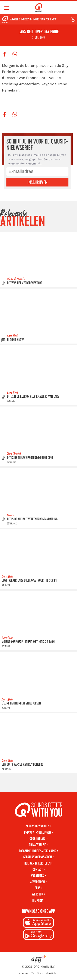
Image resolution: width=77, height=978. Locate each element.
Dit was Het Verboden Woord (24, 283)
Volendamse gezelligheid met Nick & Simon (28, 641)
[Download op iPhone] (38, 923)
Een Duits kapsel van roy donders (22, 764)
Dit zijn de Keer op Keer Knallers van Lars (33, 396)
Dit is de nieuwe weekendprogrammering (32, 519)
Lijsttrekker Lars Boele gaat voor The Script (29, 580)
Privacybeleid (37, 844)
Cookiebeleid (37, 838)
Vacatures (37, 875)
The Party (37, 900)
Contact (38, 869)
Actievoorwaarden (37, 826)
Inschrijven (37, 182)
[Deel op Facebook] (4, 54)
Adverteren (37, 882)
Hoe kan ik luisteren (37, 863)
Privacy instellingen (37, 832)
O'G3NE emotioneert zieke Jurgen (21, 703)
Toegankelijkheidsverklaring (37, 851)
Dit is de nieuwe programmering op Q (30, 457)
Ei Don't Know (15, 339)
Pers (37, 888)
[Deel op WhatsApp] (14, 54)
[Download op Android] (38, 935)
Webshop (37, 894)
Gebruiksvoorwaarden (37, 857)
